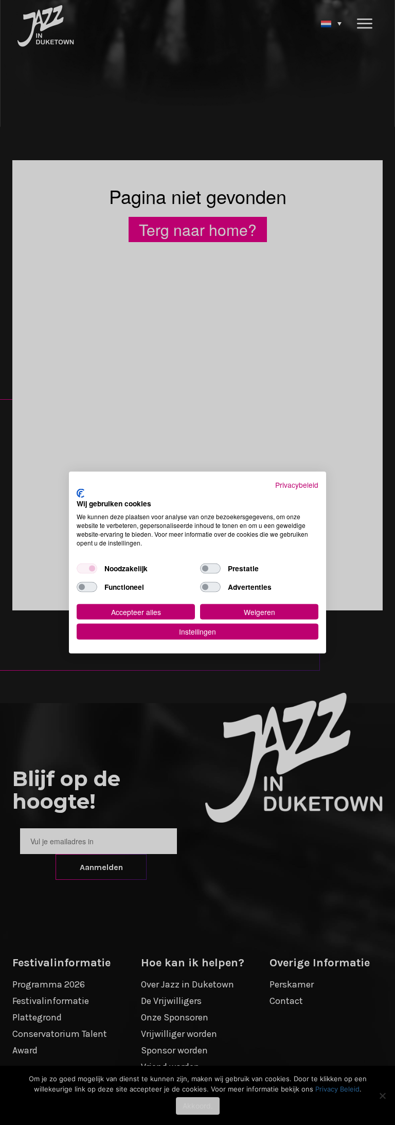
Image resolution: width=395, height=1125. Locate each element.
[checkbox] (87, 568)
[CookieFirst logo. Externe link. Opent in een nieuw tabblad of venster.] (80, 493)
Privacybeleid (296, 485)
